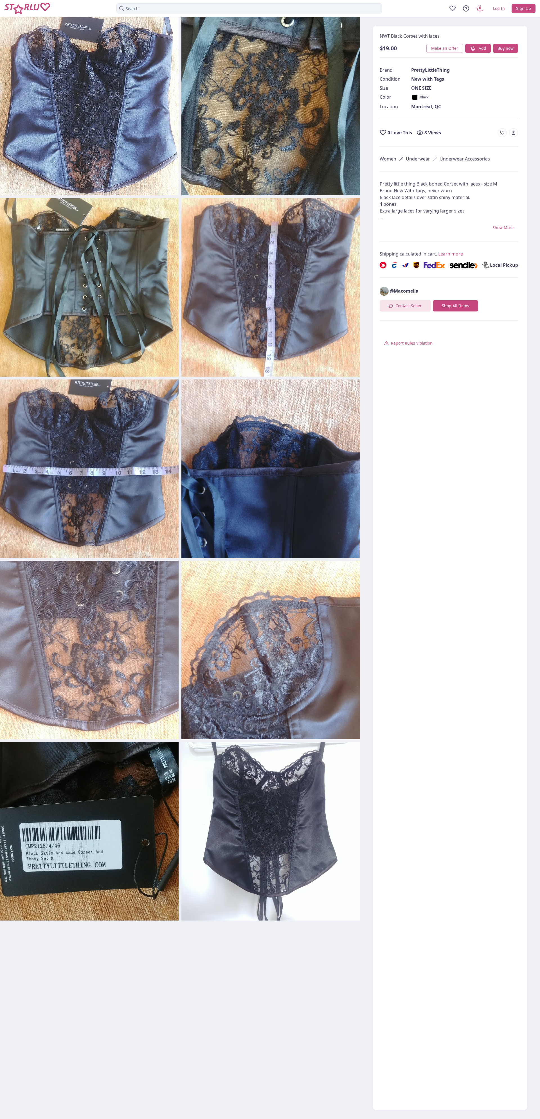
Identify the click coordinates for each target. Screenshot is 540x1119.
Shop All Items (455, 305)
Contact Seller (408, 305)
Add (482, 48)
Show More (503, 227)
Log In (499, 8)
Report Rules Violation (412, 343)
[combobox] (249, 8)
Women (388, 159)
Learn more (450, 254)
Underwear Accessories (465, 159)
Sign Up (523, 8)
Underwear (418, 159)
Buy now (506, 48)
